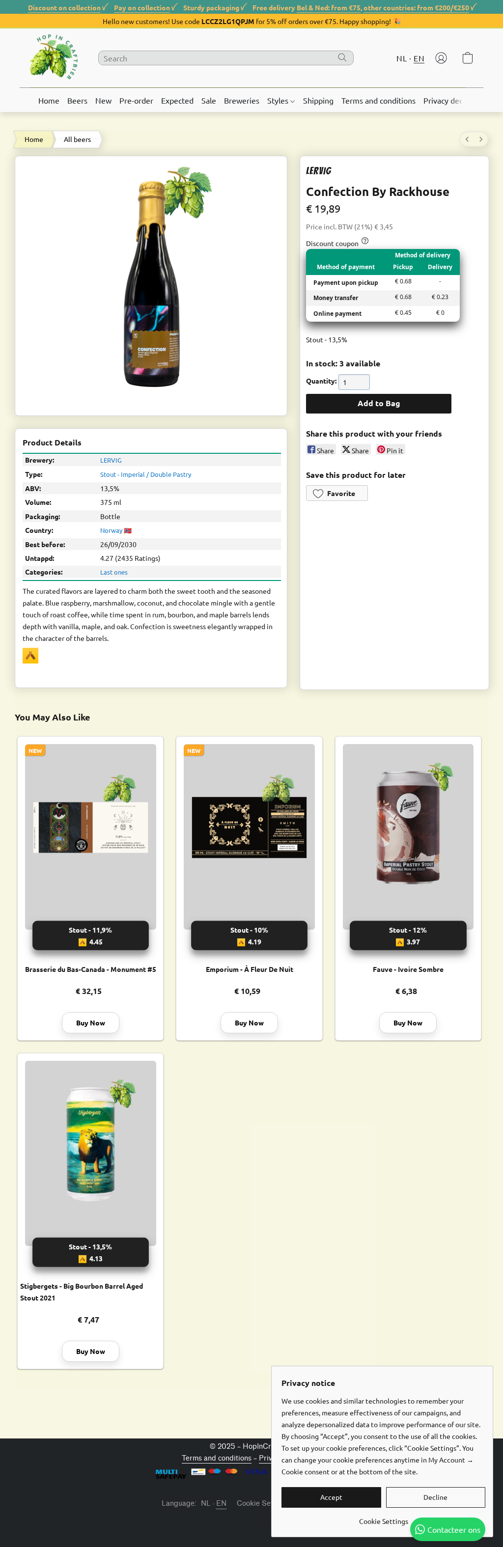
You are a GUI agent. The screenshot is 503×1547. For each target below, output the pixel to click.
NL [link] (206, 1503)
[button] (54, 58)
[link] (383, 1517)
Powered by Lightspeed (251, 1521)
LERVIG (111, 460)
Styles (278, 100)
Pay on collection (142, 7)
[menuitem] (467, 139)
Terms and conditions (378, 100)
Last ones (114, 572)
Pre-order (136, 100)
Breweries (241, 100)
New (103, 100)
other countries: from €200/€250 (416, 7)
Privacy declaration (456, 100)
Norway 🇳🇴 (116, 530)
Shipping (318, 100)
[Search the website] (342, 57)
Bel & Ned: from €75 (329, 7)
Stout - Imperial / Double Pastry (145, 474)
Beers (77, 100)
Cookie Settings (263, 1503)
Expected (177, 100)
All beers (77, 139)
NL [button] (401, 58)
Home (48, 100)
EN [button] (419, 58)
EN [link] (221, 1503)
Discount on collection (64, 7)
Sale (208, 100)
